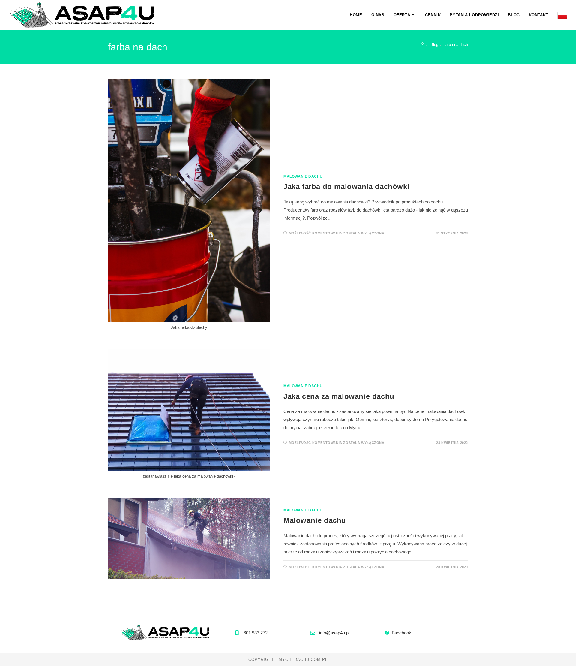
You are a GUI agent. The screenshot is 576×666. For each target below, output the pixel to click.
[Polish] (562, 15)
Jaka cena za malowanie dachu (339, 396)
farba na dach (456, 44)
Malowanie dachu (315, 520)
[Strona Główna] (422, 44)
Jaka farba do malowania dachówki (347, 186)
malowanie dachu (303, 176)
